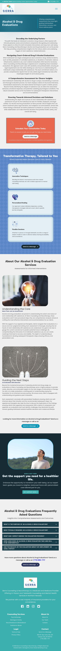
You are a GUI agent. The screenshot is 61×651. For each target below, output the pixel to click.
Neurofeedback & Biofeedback (16, 623)
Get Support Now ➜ (30, 492)
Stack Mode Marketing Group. (39, 648)
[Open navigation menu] (56, 9)
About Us (45, 617)
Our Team (45, 620)
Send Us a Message (45, 632)
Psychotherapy (16, 617)
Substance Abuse (16, 625)
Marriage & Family (16, 620)
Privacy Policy (16, 635)
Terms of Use (16, 632)
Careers (45, 623)
